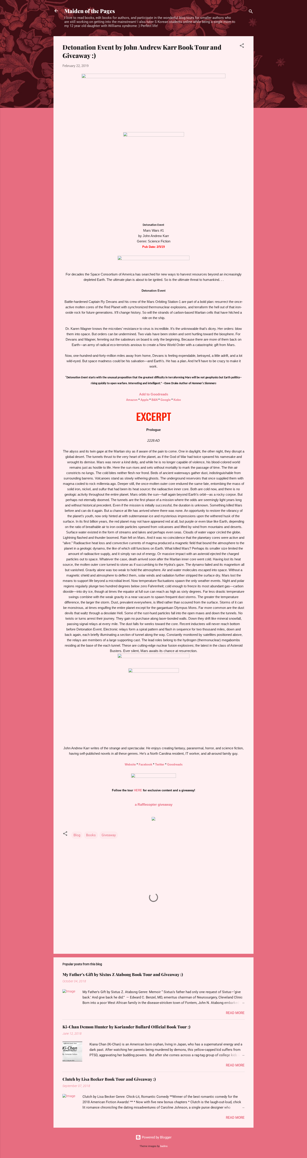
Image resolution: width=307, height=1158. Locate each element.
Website (130, 764)
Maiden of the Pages (89, 10)
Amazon (132, 400)
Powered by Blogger (156, 1137)
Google (165, 400)
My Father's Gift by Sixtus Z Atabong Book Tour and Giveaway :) (122, 974)
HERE (138, 790)
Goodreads (174, 764)
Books (91, 835)
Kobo (177, 400)
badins (164, 1146)
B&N (154, 400)
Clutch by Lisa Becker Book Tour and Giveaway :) (109, 1079)
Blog (76, 835)
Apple (144, 400)
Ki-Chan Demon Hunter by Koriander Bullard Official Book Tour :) (126, 1026)
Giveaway (109, 835)
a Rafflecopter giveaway (153, 804)
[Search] (251, 12)
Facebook (145, 764)
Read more (235, 1013)
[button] (242, 46)
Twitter (159, 764)
